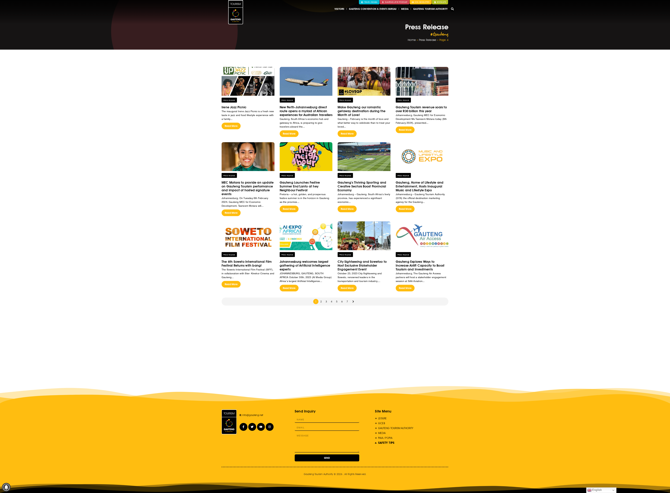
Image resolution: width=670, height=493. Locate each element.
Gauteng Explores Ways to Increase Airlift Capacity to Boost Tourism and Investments (420, 265)
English (596, 489)
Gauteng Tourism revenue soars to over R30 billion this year (421, 109)
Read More (231, 126)
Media (404, 9)
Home (412, 40)
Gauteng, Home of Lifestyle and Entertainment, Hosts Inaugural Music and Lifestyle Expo (420, 186)
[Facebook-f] (243, 427)
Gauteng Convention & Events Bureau (372, 9)
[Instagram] (270, 427)
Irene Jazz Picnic (234, 107)
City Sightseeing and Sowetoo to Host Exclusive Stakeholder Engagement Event (362, 265)
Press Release (427, 40)
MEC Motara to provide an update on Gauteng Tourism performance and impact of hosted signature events (248, 188)
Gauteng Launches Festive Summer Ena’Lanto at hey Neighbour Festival (300, 186)
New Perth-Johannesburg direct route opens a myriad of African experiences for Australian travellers (306, 111)
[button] (452, 9)
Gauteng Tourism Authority (430, 9)
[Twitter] (252, 427)
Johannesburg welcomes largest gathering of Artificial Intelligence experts (305, 265)
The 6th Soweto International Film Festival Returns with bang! (247, 263)
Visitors (339, 9)
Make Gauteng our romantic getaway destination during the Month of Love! (361, 111)
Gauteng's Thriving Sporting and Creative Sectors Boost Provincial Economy (362, 186)
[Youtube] (261, 427)
